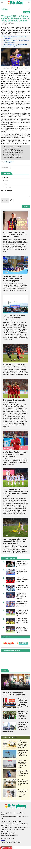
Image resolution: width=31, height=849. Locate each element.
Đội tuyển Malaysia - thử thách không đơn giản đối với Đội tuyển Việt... (22, 621)
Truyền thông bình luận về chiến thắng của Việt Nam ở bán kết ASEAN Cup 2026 (15, 454)
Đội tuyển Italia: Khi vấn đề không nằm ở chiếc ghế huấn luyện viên (22, 564)
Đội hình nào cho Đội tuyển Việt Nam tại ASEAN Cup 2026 (22, 579)
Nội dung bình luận (6, 190)
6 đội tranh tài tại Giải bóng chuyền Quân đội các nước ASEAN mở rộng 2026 (13, 279)
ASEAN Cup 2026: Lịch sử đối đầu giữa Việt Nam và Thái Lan (14, 366)
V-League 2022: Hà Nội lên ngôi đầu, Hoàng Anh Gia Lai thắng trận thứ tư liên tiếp (15, 18)
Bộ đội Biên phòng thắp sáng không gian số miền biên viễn (14, 693)
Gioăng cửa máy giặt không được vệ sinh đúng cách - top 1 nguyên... (23, 793)
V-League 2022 (6, 167)
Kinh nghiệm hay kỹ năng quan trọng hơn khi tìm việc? (23, 782)
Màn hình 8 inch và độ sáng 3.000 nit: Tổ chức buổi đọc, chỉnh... (23, 772)
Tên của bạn (4, 177)
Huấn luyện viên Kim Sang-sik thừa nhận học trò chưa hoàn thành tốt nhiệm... (21, 604)
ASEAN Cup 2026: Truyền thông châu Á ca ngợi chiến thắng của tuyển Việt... (22, 629)
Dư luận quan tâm (9, 558)
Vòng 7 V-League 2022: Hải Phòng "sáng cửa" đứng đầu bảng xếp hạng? (15, 45)
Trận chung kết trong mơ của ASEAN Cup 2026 (14, 401)
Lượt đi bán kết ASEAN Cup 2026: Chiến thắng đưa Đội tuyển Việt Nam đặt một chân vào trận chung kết (15, 492)
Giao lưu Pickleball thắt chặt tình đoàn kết (21, 571)
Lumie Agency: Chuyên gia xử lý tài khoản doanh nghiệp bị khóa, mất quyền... (23, 744)
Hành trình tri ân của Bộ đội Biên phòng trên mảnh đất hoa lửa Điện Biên (23, 715)
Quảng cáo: (8, 838)
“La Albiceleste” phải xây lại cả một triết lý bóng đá (22, 587)
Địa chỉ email (5, 184)
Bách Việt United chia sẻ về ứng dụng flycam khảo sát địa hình (23, 753)
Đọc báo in (6, 637)
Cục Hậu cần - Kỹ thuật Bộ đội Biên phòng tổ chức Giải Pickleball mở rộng (14, 318)
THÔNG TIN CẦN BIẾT (10, 738)
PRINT (27, 12)
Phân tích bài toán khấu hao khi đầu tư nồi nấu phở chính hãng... (22, 764)
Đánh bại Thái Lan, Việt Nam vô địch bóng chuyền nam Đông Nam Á (21, 595)
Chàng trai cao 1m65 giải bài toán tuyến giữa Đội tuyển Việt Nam (22, 612)
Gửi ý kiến (25, 206)
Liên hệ (3, 840)
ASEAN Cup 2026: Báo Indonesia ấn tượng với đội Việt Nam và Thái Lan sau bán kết (15, 541)
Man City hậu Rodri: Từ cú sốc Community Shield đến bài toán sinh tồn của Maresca (15, 234)
